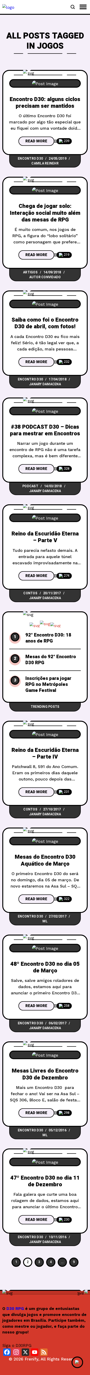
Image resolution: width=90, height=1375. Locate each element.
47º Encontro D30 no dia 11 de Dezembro (45, 1181)
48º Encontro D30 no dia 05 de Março (45, 967)
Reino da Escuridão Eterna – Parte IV (45, 753)
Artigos (30, 272)
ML (45, 921)
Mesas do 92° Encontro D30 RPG (50, 660)
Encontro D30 (30, 158)
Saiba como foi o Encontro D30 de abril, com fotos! (45, 323)
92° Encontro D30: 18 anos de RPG (48, 638)
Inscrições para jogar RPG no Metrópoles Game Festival (48, 684)
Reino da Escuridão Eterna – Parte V (45, 537)
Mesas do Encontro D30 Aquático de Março (45, 860)
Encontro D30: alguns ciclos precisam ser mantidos (45, 102)
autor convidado (45, 277)
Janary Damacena (45, 384)
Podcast (30, 486)
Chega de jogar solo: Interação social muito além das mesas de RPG (45, 213)
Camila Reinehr (45, 163)
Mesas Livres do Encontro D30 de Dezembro (45, 1074)
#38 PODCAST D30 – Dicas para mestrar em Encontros (45, 430)
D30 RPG (15, 1308)
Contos (30, 593)
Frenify (31, 1359)
